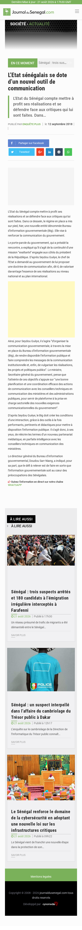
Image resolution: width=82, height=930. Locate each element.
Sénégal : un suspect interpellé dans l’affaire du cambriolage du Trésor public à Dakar (41, 711)
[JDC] (28, 11)
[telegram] (59, 152)
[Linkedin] (49, 152)
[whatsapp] (68, 152)
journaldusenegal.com (53, 892)
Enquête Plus (31, 124)
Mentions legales (41, 876)
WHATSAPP (15, 484)
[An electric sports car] (41, 558)
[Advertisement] (41, 309)
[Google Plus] (40, 152)
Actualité (39, 23)
